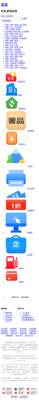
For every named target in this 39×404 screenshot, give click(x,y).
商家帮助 (4, 331)
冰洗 (7, 25)
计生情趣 (16, 49)
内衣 (21, 47)
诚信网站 (31, 389)
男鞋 (7, 45)
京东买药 (8, 49)
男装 (7, 47)
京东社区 (13, 333)
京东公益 (18, 335)
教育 (16, 54)
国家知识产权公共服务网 (24, 396)
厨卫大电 (23, 25)
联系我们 (13, 329)
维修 (11, 65)
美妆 (7, 36)
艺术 (7, 63)
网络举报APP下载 (19, 393)
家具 (16, 40)
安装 (7, 65)
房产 (7, 52)
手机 (7, 29)
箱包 (11, 56)
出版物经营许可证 (10, 358)
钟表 (16, 56)
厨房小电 (16, 31)
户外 (16, 45)
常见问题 (8, 320)
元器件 (7, 38)
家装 (7, 40)
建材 (11, 40)
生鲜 (16, 34)
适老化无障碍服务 (14, 396)
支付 (7, 67)
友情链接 (32, 331)
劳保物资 (15, 38)
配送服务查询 (27, 317)
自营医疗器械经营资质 (18, 347)
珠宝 (21, 56)
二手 (21, 65)
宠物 (20, 36)
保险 (16, 67)
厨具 (15, 43)
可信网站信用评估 (7, 389)
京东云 (26, 378)
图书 (7, 54)
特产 (21, 34)
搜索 (24, 18)
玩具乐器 (13, 58)
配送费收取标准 (28, 320)
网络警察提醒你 (19, 389)
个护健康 (25, 31)
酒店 (11, 61)
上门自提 (25, 313)
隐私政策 (9, 335)
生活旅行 (8, 317)
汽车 (11, 52)
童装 (16, 47)
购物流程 (8, 313)
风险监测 (23, 333)
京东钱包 (17, 378)
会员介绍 (8, 315)
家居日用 (8, 43)
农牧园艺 (21, 63)
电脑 (7, 27)
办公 (11, 27)
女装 (11, 47)
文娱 (11, 54)
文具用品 (18, 27)
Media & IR (29, 335)
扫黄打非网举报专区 (31, 393)
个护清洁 (13, 36)
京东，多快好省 (7, 16)
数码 (18, 29)
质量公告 (32, 333)
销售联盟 (4, 333)
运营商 (12, 29)
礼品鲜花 (13, 63)
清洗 (16, 65)
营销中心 (13, 331)
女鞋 (7, 56)
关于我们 (4, 329)
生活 (21, 61)
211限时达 (26, 315)
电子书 (22, 54)
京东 (4, 4)
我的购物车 (7, 21)
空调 (11, 25)
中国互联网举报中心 (7, 393)
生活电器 (8, 31)
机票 (7, 61)
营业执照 (26, 372)
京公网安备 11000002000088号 (15, 342)
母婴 (7, 58)
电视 (16, 25)
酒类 (11, 34)
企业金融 (23, 67)
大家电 (7, 322)
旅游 (16, 61)
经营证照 (34, 367)
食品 (7, 34)
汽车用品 (18, 52)
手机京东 (23, 331)
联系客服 (23, 329)
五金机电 (23, 38)
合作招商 (32, 329)
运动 (11, 45)
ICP (14, 345)
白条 (11, 67)
